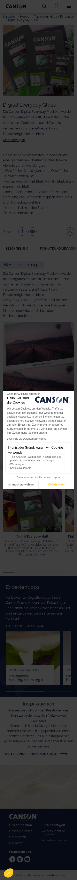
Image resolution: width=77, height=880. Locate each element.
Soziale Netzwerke (20, 468)
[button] (9, 873)
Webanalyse (17, 464)
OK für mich (56, 484)
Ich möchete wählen (21, 484)
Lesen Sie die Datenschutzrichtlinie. (27, 438)
